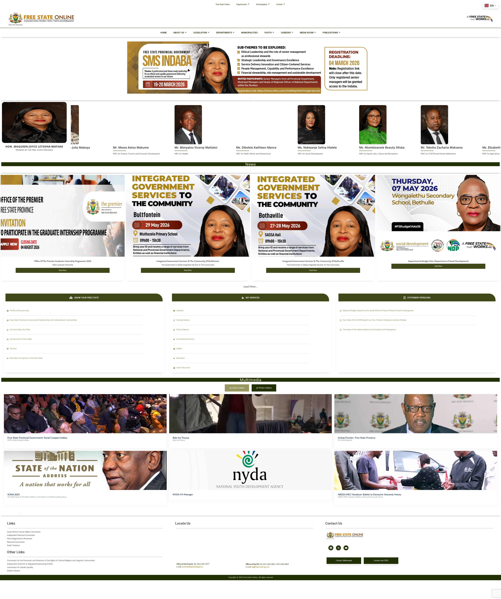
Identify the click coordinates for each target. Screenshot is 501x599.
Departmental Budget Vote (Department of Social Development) (438, 261)
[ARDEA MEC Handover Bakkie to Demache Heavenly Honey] (415, 452)
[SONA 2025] (85, 452)
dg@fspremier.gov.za (260, 567)
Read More (62, 270)
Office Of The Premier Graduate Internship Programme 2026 (62, 261)
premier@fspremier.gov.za (192, 567)
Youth (268, 32)
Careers (286, 32)
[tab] (237, 388)
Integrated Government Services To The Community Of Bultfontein (187, 261)
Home (163, 32)
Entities (279, 4)
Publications (330, 32)
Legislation (200, 32)
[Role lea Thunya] (250, 395)
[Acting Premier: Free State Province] (415, 395)
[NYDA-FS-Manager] (250, 452)
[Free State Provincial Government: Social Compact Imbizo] (85, 395)
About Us (178, 32)
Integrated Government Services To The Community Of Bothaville (313, 261)
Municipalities (261, 4)
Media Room (306, 32)
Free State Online (223, 4)
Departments (241, 4)
